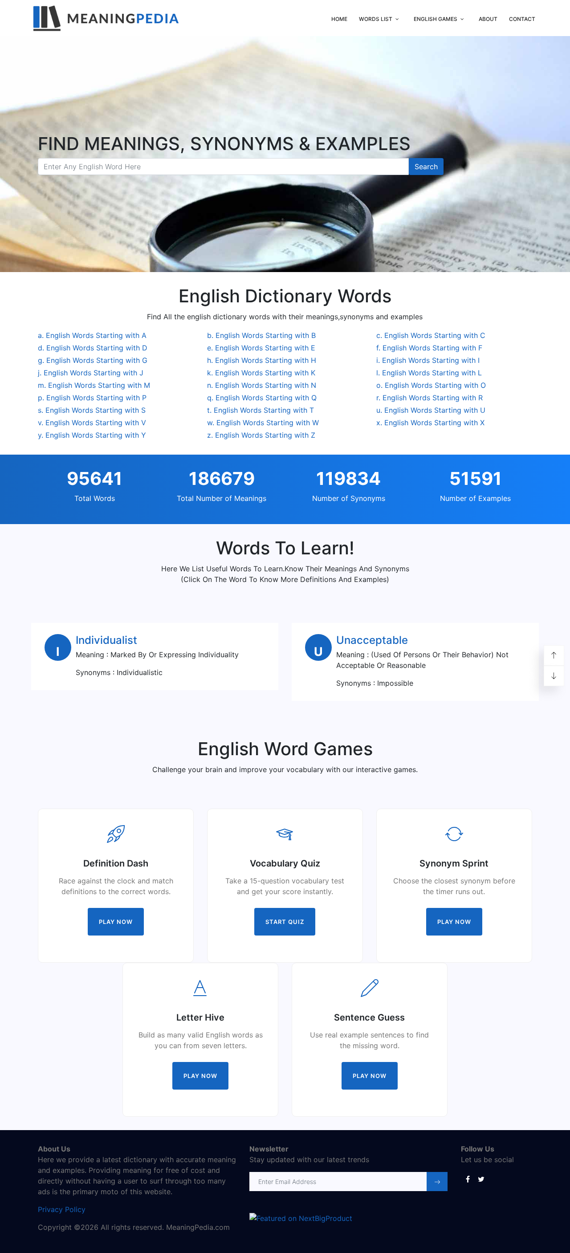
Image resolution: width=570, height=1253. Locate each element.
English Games (435, 19)
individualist (106, 640)
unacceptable (372, 640)
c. (430, 335)
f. (429, 347)
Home (339, 19)
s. (92, 410)
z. (261, 435)
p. (92, 397)
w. (263, 422)
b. (261, 335)
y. (92, 435)
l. (429, 372)
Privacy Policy (62, 1209)
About (488, 19)
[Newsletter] (437, 1181)
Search (426, 166)
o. (431, 385)
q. (262, 397)
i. (428, 360)
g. (92, 360)
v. (92, 422)
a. (92, 335)
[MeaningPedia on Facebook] (467, 1178)
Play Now (116, 921)
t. (260, 410)
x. (430, 422)
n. (261, 385)
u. (430, 410)
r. (429, 397)
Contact (522, 19)
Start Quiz (284, 921)
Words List (375, 19)
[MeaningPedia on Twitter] (481, 1178)
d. (92, 347)
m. (94, 385)
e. (261, 347)
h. (261, 360)
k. (261, 372)
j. (90, 372)
